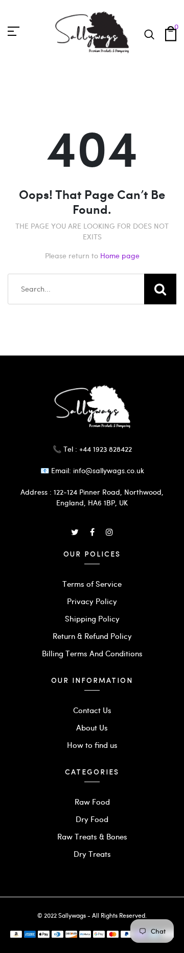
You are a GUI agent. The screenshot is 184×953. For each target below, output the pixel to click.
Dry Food (92, 819)
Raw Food (92, 801)
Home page (120, 255)
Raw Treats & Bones (92, 836)
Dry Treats (92, 854)
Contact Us (92, 710)
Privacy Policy (92, 601)
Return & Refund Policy (92, 636)
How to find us (92, 745)
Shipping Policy (92, 618)
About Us (92, 727)
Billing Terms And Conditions (92, 653)
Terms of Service (92, 584)
